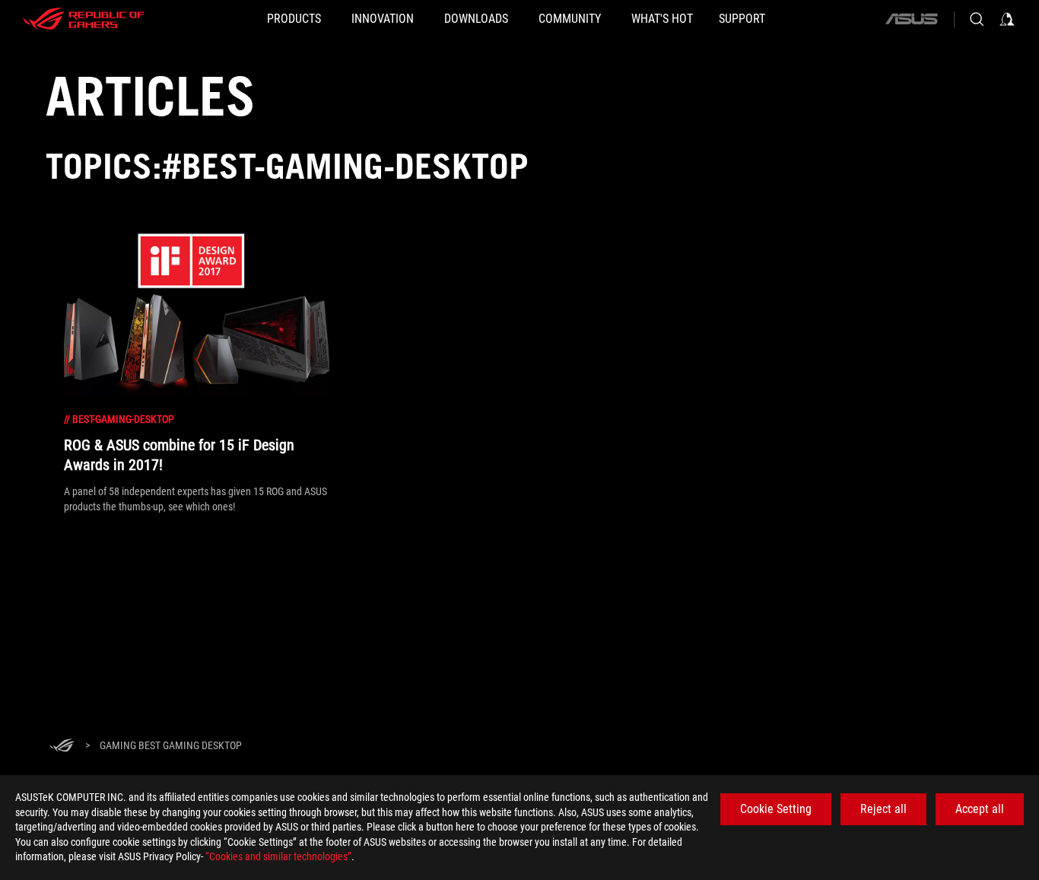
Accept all (979, 809)
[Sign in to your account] (1007, 19)
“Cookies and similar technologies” (278, 856)
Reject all (883, 809)
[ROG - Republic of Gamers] (84, 19)
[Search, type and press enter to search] (977, 19)
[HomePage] (61, 747)
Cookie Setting (776, 809)
